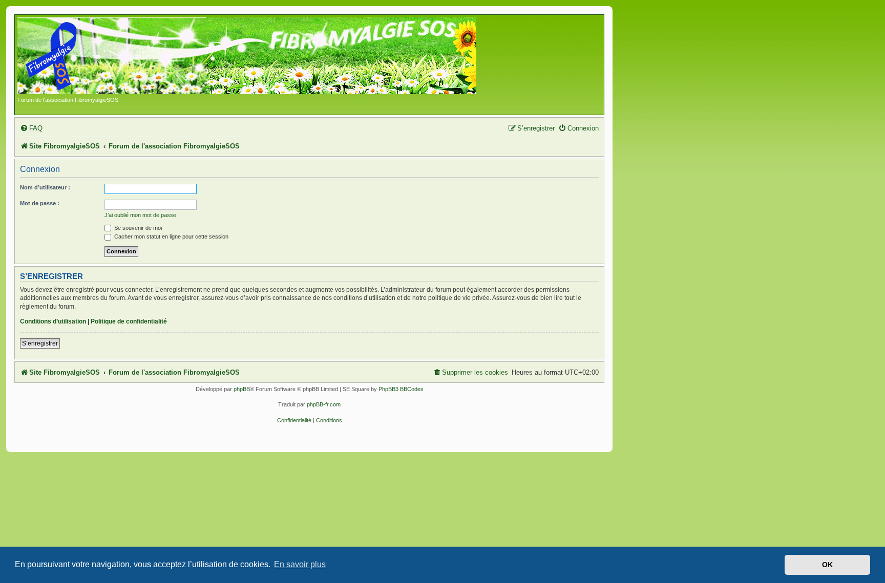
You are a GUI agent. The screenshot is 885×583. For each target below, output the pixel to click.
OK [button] (827, 564)
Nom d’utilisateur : (45, 187)
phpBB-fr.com (324, 404)
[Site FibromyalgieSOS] (263, 56)
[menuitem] (31, 128)
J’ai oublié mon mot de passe (140, 215)
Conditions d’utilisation (53, 321)
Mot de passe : (39, 203)
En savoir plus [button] (300, 564)
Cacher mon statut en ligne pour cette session (170, 236)
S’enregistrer (40, 343)
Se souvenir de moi (137, 228)
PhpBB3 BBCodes (401, 389)
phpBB (242, 389)
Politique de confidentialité (129, 321)
